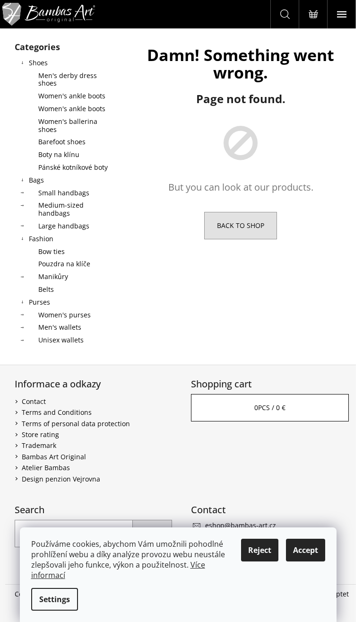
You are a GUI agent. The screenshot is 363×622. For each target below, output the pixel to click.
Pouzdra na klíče (64, 263)
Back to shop (240, 225)
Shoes (38, 62)
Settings (54, 599)
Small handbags (63, 192)
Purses (39, 302)
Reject (259, 550)
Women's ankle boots (71, 95)
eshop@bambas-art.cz (240, 525)
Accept (305, 550)
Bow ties (51, 251)
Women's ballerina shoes (67, 125)
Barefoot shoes (62, 141)
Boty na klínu (58, 154)
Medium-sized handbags (61, 209)
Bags (36, 179)
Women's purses (64, 314)
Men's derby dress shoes (67, 79)
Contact (34, 401)
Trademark (39, 445)
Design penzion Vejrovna (61, 478)
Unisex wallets (61, 339)
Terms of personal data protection (76, 423)
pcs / (269, 407)
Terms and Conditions (57, 412)
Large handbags (63, 225)
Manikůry (53, 276)
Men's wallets (59, 327)
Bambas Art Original (54, 456)
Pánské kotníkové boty (73, 167)
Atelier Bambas (46, 467)
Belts (46, 289)
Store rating (40, 434)
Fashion (41, 238)
